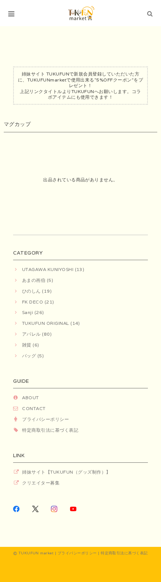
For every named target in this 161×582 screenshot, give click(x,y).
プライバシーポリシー (45, 419)
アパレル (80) (37, 334)
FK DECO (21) (38, 302)
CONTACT (33, 408)
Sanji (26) (33, 312)
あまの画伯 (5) (37, 280)
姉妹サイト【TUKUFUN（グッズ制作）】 (66, 472)
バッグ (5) (33, 355)
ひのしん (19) (37, 291)
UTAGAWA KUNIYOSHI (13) (53, 269)
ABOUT (30, 397)
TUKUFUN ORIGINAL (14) (51, 323)
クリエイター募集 (41, 483)
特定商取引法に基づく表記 (50, 430)
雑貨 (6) (30, 345)
